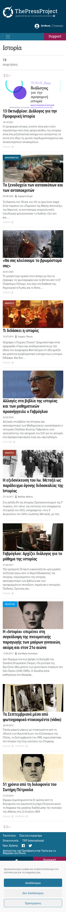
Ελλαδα (6, 146)
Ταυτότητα (9, 835)
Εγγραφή (58, 25)
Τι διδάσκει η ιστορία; (21, 330)
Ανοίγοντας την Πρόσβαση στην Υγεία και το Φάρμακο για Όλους (29, 852)
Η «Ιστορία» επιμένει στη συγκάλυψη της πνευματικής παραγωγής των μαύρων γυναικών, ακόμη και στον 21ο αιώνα (31, 639)
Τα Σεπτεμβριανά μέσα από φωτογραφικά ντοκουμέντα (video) (32, 717)
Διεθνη (6, 222)
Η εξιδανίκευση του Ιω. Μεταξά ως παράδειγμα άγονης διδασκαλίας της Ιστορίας (33, 485)
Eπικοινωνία (10, 840)
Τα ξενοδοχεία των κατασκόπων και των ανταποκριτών (33, 187)
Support (55, 36)
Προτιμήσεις (33, 903)
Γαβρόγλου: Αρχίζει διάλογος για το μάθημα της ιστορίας (32, 556)
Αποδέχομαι (33, 883)
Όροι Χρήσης (10, 845)
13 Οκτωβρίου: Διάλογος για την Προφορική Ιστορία (30, 113)
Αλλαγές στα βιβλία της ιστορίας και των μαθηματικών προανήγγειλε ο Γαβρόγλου (30, 406)
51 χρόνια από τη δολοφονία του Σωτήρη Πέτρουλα (29, 787)
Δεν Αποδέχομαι (33, 893)
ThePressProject (36, 11)
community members (42, 15)
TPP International (33, 840)
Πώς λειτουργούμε (30, 835)
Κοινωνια (20, 816)
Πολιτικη (7, 442)
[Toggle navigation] (8, 36)
